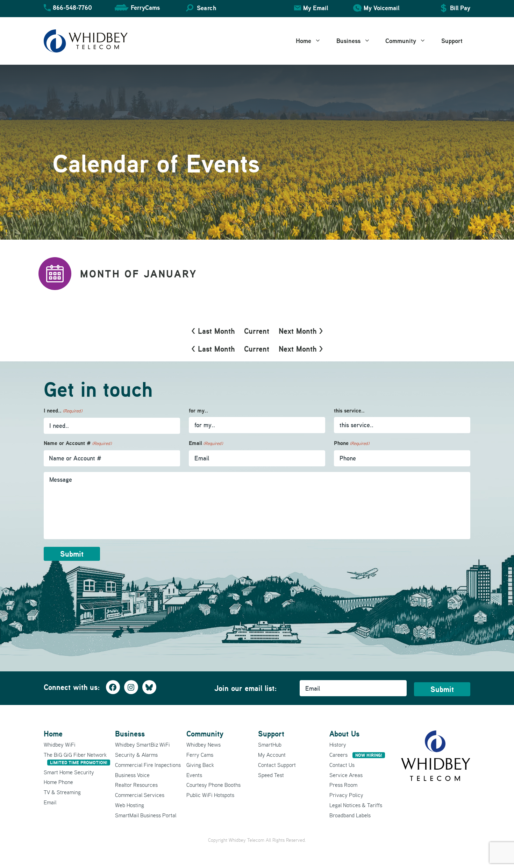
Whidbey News (203, 744)
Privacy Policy (346, 794)
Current (256, 331)
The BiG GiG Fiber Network (75, 758)
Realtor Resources (136, 784)
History (337, 744)
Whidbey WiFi (60, 744)
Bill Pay (460, 7)
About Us (344, 733)
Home (303, 40)
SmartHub (269, 744)
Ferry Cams (199, 754)
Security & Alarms (136, 754)
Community (400, 40)
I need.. (63, 410)
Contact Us (342, 764)
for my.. (198, 410)
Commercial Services (139, 794)
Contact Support (277, 764)
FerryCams (145, 7)
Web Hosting (129, 805)
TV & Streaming (62, 792)
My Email (315, 7)
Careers (355, 754)
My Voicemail (381, 7)
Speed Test (271, 774)
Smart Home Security (69, 772)
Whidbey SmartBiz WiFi (142, 744)
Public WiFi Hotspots (210, 794)
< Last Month (213, 331)
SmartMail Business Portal (145, 815)
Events (194, 774)
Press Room (343, 784)
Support (452, 40)
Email (206, 443)
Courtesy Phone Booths (213, 784)
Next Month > (301, 331)
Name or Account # (78, 443)
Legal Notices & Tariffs (355, 805)
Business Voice (132, 774)
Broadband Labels (350, 815)
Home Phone (58, 781)
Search (206, 7)
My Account (272, 754)
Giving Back (200, 764)
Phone (351, 443)
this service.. (349, 410)
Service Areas (346, 774)
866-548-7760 (72, 7)
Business (348, 40)
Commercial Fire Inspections (148, 764)
